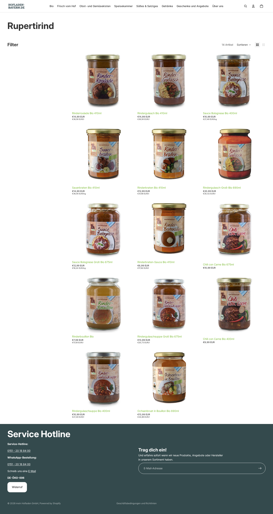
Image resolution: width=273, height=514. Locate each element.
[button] (244, 45)
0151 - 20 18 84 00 (18, 450)
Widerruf (17, 487)
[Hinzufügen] (129, 104)
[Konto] (253, 6)
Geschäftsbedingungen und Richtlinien (136, 503)
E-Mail (32, 471)
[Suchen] (245, 6)
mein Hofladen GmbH (27, 503)
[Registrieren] (260, 468)
